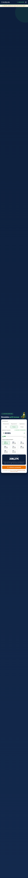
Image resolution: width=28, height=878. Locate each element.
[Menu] (26, 2)
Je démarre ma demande (15, 467)
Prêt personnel (6, 423)
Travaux (13, 426)
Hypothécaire (22, 423)
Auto (6, 426)
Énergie (22, 426)
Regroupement (14, 423)
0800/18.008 (21, 2)
